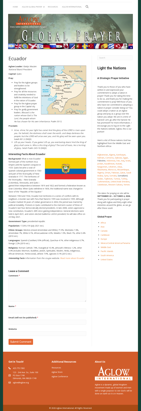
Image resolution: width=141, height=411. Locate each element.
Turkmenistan (103, 181)
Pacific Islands (107, 251)
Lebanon (112, 166)
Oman (107, 172)
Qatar (122, 172)
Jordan (100, 163)
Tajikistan (108, 178)
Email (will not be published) (23, 317)
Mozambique (123, 169)
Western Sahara (115, 184)
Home (15, 7)
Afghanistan (102, 154)
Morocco (112, 169)
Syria (106, 175)
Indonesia (111, 160)
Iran (118, 160)
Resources (53, 7)
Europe (104, 239)
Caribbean (105, 235)
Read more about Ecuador (72, 258)
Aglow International (72, 7)
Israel (127, 160)
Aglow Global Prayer (32, 7)
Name (12, 306)
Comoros (109, 157)
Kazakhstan (109, 163)
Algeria (112, 154)
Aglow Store (57, 372)
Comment (14, 275)
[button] (44, 7)
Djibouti (118, 157)
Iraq (122, 160)
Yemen (127, 184)
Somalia (113, 175)
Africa (103, 222)
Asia (102, 226)
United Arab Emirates (120, 181)
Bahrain (100, 157)
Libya (119, 166)
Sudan (100, 178)
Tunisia (117, 178)
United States (107, 259)
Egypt (125, 157)
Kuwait (119, 163)
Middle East (106, 247)
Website (13, 329)
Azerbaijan (121, 154)
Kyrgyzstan (102, 166)
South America (107, 255)
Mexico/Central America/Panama (115, 243)
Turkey (124, 178)
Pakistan (115, 172)
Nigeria (100, 172)
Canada (104, 230)
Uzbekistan (102, 184)
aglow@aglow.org (21, 382)
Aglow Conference (60, 376)
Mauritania (102, 169)
